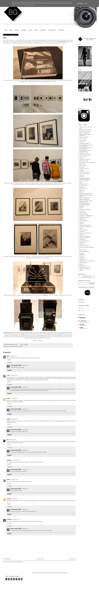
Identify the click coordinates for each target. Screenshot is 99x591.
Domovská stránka (39, 558)
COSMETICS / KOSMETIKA (84, 236)
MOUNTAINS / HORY (83, 172)
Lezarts (8, 375)
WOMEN (80, 223)
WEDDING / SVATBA (83, 214)
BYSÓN (80, 264)
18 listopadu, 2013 (15, 519)
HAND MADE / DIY (82, 153)
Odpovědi (10, 362)
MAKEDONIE (81, 239)
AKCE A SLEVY (82, 250)
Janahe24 (9, 498)
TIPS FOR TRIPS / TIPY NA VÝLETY (85, 127)
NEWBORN (81, 257)
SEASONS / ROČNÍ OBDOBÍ (84, 154)
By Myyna (81, 327)
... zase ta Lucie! (83, 320)
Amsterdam (81, 242)
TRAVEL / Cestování (83, 137)
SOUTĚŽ (80, 167)
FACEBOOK (23, 30)
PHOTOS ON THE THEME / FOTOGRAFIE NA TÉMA (84, 204)
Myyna (8, 356)
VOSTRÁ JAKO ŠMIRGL (83, 241)
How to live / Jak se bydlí (84, 131)
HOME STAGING (82, 262)
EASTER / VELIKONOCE (83, 197)
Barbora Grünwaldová (15, 365)
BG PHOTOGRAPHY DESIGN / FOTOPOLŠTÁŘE (84, 151)
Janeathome (9, 519)
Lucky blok (82, 324)
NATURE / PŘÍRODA (83, 132)
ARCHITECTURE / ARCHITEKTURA (86, 162)
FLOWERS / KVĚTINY (83, 168)
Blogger (65, 572)
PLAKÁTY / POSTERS (83, 220)
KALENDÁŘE (81, 254)
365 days (81, 176)
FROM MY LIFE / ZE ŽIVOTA (17, 346)
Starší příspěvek (72, 558)
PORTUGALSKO (82, 212)
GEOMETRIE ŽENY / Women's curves (86, 261)
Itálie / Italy (81, 211)
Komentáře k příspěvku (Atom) (17, 561)
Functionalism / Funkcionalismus (85, 215)
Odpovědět (9, 359)
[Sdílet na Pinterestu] (27, 344)
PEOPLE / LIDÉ (82, 156)
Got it (86, 3)
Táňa (8, 439)
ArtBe (35, 30)
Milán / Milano (82, 265)
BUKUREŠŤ (81, 234)
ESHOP (30, 30)
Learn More (80, 3)
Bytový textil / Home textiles (84, 209)
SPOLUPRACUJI (52, 30)
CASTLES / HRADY (82, 181)
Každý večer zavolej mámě (84, 322)
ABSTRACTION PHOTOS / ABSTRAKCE (86, 247)
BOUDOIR (81, 206)
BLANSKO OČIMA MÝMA (84, 225)
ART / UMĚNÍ (8, 346)
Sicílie (80, 270)
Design (80, 157)
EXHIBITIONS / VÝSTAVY (84, 159)
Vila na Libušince (82, 230)
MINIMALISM (81, 218)
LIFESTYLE (81, 256)
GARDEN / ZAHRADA (83, 199)
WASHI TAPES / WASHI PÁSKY (84, 193)
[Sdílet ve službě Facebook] (25, 344)
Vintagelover (9, 460)
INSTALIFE (81, 141)
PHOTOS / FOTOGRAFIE (83, 173)
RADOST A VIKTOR (83, 325)
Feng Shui (81, 253)
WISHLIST (81, 231)
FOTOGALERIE (42, 30)
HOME (5, 30)
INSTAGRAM (61, 30)
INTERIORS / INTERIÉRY (83, 143)
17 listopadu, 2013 (13, 356)
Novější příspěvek (6, 558)
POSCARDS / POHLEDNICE (84, 268)
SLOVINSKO (81, 222)
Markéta (8, 398)
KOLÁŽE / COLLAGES (83, 245)
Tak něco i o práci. (83, 318)
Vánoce (80, 170)
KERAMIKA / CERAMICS (83, 217)
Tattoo (80, 228)
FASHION (81, 175)
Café (80, 182)
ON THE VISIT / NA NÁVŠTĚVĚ (85, 226)
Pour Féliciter (81, 185)
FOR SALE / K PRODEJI (83, 251)
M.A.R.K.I (8, 479)
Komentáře (82, 310)
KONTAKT (17, 30)
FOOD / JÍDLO (82, 140)
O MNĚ (10, 30)
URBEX (80, 207)
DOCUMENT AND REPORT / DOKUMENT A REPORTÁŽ (84, 179)
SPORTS (80, 192)
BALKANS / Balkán (82, 161)
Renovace (81, 190)
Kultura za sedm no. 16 (84, 328)
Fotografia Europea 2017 (83, 237)
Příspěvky (82, 308)
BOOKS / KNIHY (82, 165)
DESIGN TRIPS (82, 244)
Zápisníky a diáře (82, 188)
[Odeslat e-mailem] (21, 344)
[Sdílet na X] (24, 344)
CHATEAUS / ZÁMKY (83, 184)
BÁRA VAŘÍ (81, 164)
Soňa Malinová (82, 317)
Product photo (82, 259)
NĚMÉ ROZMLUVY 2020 (83, 267)
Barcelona (81, 187)
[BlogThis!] (22, 344)
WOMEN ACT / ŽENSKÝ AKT (84, 233)
